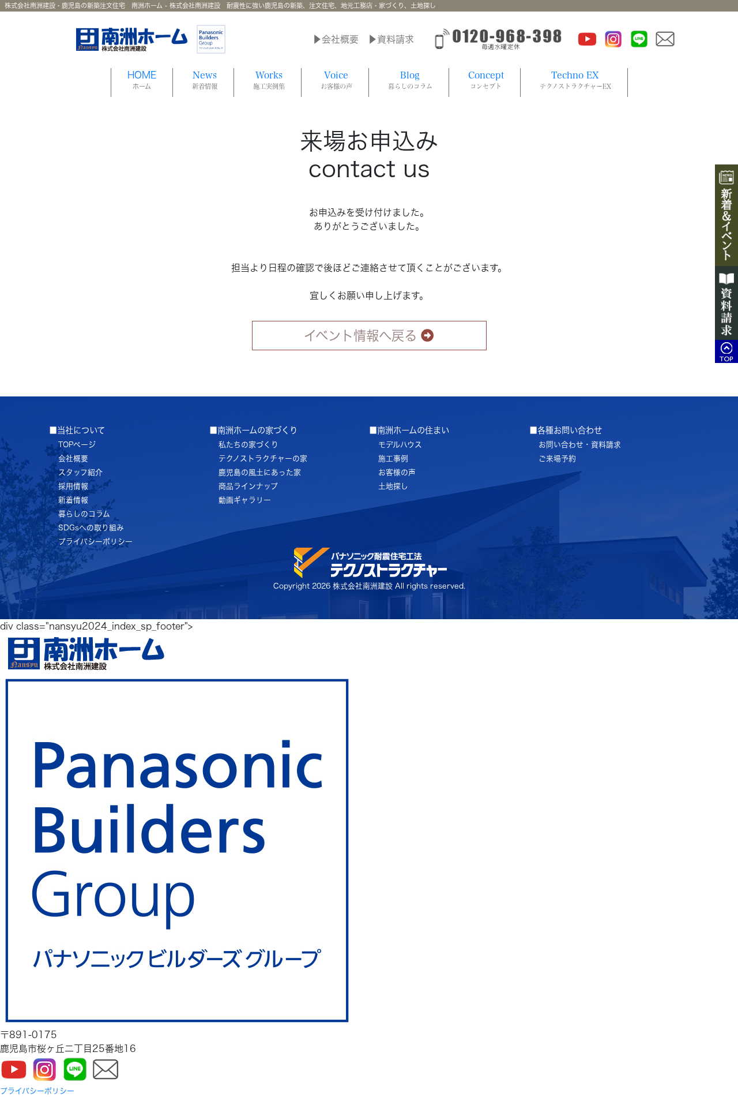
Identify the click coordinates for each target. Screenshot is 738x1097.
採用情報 (73, 486)
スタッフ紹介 (80, 472)
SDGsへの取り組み (91, 527)
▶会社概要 (335, 39)
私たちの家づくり (248, 444)
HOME (141, 79)
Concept (486, 79)
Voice (336, 79)
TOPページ (77, 444)
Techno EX (575, 79)
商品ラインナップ (248, 486)
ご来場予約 (557, 458)
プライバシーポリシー (95, 541)
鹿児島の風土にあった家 (260, 472)
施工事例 (393, 458)
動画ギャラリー (245, 500)
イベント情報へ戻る (360, 335)
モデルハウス (400, 444)
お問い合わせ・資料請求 (580, 444)
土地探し (393, 486)
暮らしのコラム (84, 514)
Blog (410, 79)
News (204, 79)
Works (269, 79)
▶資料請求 (391, 39)
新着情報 (73, 500)
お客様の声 (397, 472)
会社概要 (73, 458)
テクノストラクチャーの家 (263, 458)
